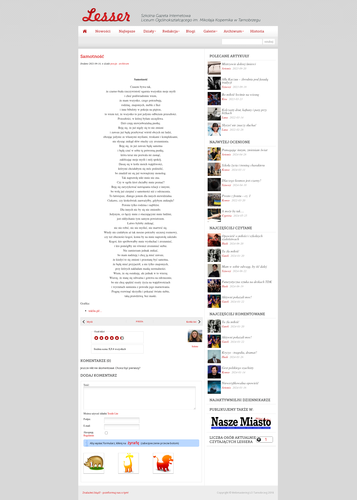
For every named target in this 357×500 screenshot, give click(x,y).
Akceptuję (88, 434)
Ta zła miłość (230, 251)
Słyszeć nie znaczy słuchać (239, 125)
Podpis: (87, 419)
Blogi (190, 31)
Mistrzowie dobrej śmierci (239, 64)
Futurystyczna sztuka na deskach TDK (247, 281)
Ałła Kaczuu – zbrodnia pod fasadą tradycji (245, 80)
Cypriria (227, 215)
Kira (224, 99)
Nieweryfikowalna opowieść (240, 383)
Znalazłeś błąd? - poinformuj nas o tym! (105, 492)
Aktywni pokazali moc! (237, 297)
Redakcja (168, 31)
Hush (225, 243)
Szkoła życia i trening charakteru (243, 165)
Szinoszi (226, 87)
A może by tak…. (233, 211)
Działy (146, 31)
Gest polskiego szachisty (237, 367)
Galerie (207, 31)
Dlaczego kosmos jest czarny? (241, 180)
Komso (226, 170)
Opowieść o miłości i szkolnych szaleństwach (242, 237)
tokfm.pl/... (95, 311)
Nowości (103, 31)
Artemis (226, 68)
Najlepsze (127, 31)
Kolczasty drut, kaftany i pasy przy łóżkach (244, 111)
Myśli (90, 321)
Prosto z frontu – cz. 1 (236, 195)
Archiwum (231, 31)
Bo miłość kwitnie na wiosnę (240, 94)
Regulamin (88, 435)
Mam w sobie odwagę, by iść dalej (244, 266)
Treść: (86, 385)
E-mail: (86, 425)
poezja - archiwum (120, 63)
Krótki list (191, 321)
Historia (257, 31)
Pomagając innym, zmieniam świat (244, 150)
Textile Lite (112, 413)
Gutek (225, 256)
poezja (139, 321)
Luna (225, 117)
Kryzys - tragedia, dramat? (239, 352)
